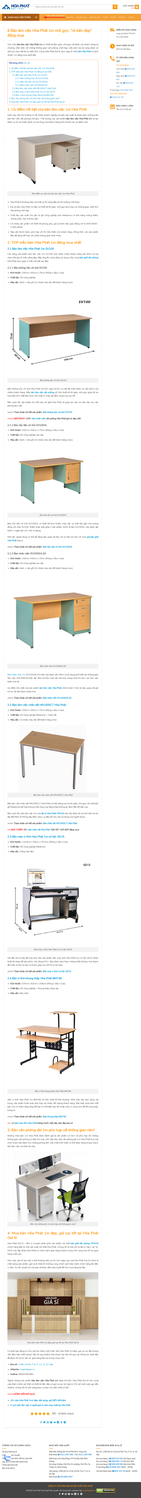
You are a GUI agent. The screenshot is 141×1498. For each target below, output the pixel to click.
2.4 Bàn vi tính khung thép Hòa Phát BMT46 (32, 95)
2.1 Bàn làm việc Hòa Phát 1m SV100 (29, 75)
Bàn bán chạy (81, 17)
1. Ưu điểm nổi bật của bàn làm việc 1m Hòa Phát (31, 68)
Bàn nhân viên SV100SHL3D (57, 697)
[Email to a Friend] (48, 1422)
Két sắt (113, 17)
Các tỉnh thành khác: (111, 1471)
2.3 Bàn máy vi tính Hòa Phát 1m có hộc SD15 (33, 91)
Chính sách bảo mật (9, 1465)
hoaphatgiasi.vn (27, 1369)
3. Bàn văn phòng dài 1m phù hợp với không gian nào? (34, 98)
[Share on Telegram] (65, 1422)
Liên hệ (131, 17)
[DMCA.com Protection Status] (105, 1490)
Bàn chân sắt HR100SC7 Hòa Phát (60, 823)
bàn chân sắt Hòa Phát (39, 829)
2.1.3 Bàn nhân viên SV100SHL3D (31, 85)
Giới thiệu (70, 17)
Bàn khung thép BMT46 (54, 1116)
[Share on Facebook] (41, 1422)
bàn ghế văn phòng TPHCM (84, 1243)
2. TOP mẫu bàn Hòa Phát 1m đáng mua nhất (30, 71)
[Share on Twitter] (44, 1422)
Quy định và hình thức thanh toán (15, 1462)
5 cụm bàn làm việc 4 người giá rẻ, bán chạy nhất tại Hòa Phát (40, 1405)
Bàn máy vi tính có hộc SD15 (57, 971)
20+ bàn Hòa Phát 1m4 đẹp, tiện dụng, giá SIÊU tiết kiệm (38, 1400)
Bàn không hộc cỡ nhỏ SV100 (57, 412)
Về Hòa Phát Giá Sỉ (9, 1452)
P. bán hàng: (121, 90)
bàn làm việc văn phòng (42, 392)
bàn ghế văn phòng (89, 257)
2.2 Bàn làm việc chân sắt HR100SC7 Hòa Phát (34, 88)
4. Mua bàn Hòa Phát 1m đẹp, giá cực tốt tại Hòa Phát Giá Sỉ (36, 102)
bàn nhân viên (38, 418)
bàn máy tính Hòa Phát (26, 1123)
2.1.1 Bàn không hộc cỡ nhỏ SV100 (31, 78)
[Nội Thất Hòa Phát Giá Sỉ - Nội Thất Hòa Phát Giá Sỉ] (16, 7)
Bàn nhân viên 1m (16, 674)
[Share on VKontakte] (54, 1422)
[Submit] (115, 7)
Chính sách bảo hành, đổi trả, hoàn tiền (17, 1458)
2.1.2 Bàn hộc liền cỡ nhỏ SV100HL (31, 81)
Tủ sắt (105, 17)
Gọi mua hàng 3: (109, 1464)
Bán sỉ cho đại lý (8, 1468)
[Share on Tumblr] (61, 1422)
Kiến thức (122, 17)
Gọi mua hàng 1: (109, 1458)
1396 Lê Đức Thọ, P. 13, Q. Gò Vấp (35, 1364)
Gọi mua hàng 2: (109, 1461)
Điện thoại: (61, 1477)
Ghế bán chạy (95, 17)
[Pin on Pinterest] (51, 1422)
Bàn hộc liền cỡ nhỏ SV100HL (57, 546)
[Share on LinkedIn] (58, 1422)
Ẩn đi (27, 63)
